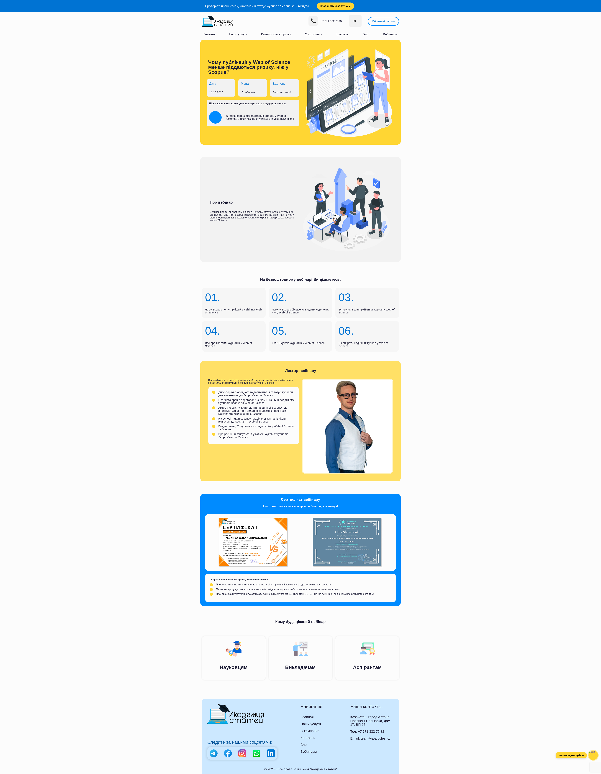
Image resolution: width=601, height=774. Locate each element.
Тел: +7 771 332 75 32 (364, 722)
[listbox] (361, 20)
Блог (365, 32)
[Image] (347, 538)
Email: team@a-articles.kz (366, 728)
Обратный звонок (386, 20)
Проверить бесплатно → (311, 6)
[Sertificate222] (253, 538)
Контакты (340, 32)
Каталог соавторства (274, 32)
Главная (208, 32)
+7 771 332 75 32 (339, 20)
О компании (311, 32)
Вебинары (391, 32)
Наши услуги (237, 32)
